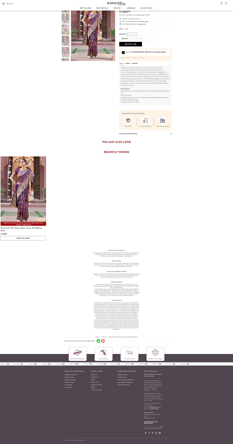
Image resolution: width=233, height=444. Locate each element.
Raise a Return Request (125, 382)
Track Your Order (96, 390)
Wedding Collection (71, 374)
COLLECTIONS (146, 8)
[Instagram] (156, 433)
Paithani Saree (69, 382)
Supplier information (128, 134)
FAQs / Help (95, 382)
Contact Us (94, 377)
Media (93, 380)
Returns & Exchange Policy (126, 380)
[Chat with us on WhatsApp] (226, 3)
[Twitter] (146, 433)
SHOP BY (117, 8)
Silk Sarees (68, 387)
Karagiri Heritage (96, 385)
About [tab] (121, 63)
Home (97, 337)
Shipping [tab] (135, 63)
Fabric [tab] (127, 63)
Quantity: (123, 34)
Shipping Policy (123, 374)
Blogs (93, 387)
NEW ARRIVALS (102, 8)
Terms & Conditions (124, 385)
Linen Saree (68, 385)
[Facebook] (149, 433)
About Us (94, 374)
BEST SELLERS (85, 8)
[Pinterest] (153, 433)
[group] (65, 18)
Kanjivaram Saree (70, 380)
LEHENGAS (131, 8)
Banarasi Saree (69, 377)
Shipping (138, 15)
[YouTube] (160, 433)
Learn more (144, 21)
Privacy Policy (122, 377)
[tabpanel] (145, 85)
